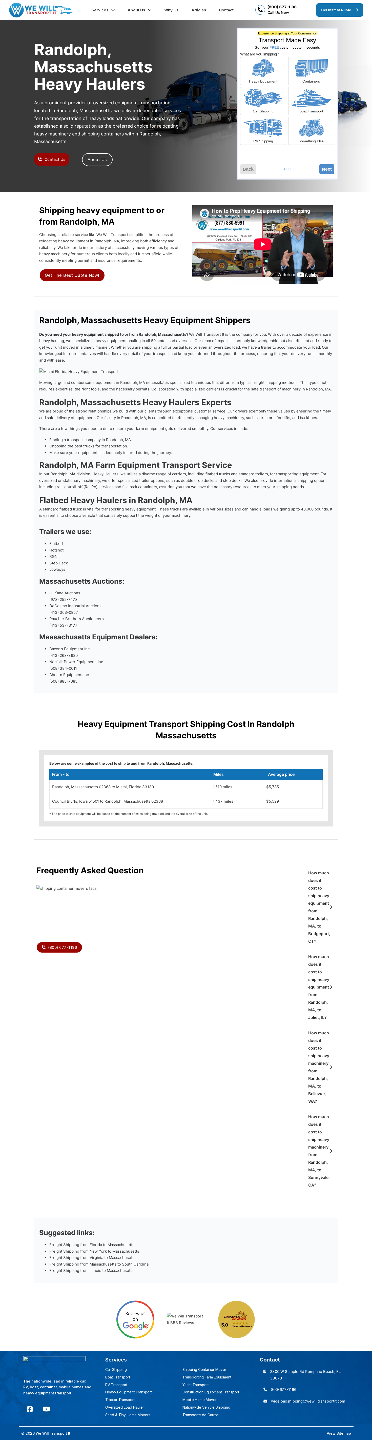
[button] (320, 907)
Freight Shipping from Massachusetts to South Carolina (99, 1264)
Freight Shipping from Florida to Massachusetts (91, 1244)
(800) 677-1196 (282, 7)
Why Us (171, 10)
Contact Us (55, 159)
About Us (136, 10)
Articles (198, 10)
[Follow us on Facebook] (29, 1409)
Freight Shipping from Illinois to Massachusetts (91, 1270)
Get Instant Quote (336, 10)
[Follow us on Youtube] (46, 1409)
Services (100, 10)
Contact (226, 10)
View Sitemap (339, 1433)
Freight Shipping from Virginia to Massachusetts (92, 1257)
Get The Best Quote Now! (72, 275)
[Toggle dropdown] (113, 10)
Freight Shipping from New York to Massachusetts (94, 1251)
